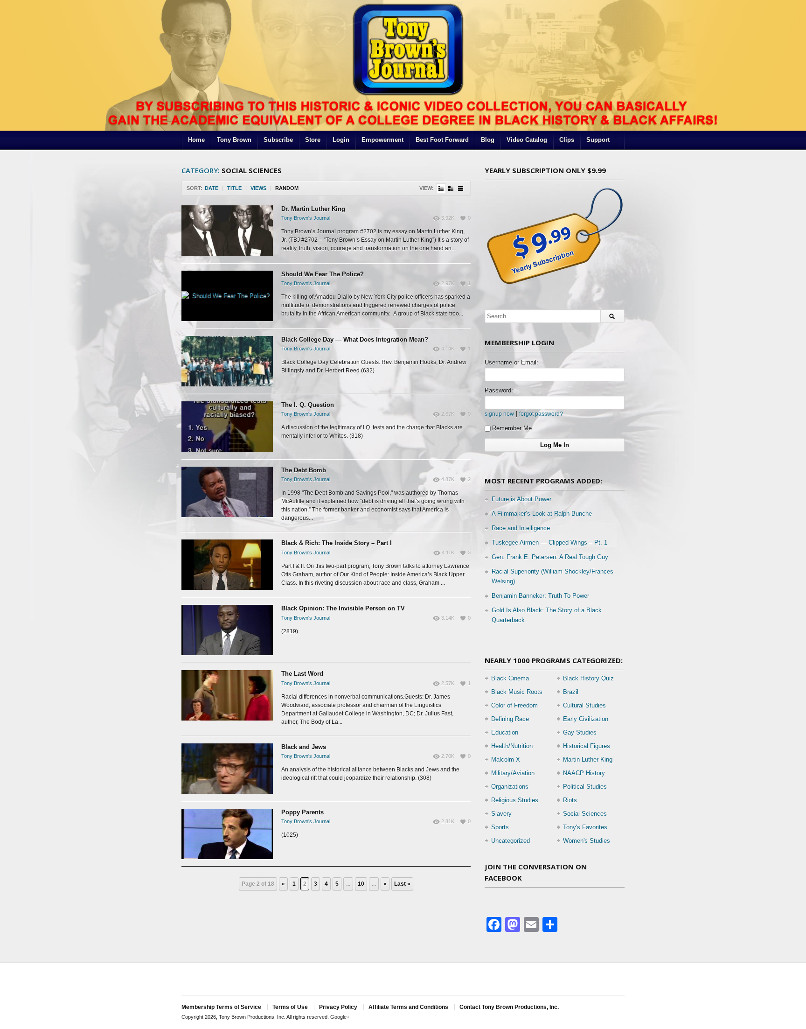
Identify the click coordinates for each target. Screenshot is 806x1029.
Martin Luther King (587, 759)
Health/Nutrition (512, 745)
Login (341, 139)
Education (504, 732)
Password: (499, 390)
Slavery (501, 813)
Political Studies (585, 786)
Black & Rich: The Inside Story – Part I (336, 542)
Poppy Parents (302, 812)
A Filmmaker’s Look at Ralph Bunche (542, 513)
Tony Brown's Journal (305, 218)
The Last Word (302, 673)
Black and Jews (303, 746)
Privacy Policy (338, 1007)
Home (196, 139)
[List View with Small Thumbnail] (441, 188)
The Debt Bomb (303, 470)
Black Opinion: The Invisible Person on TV (343, 608)
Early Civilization (585, 718)
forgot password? (541, 414)
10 (361, 884)
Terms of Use (290, 1007)
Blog (487, 139)
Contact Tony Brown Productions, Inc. (509, 1007)
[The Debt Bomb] (227, 492)
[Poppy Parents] (227, 834)
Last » (402, 884)
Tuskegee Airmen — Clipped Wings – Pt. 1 (549, 542)
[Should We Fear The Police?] (227, 296)
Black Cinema (510, 678)
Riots (570, 800)
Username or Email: (511, 362)
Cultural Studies (584, 705)
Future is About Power (521, 499)
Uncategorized (510, 840)
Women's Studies (586, 840)
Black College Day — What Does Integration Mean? (354, 339)
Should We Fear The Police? (322, 274)
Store (312, 139)
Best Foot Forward (442, 139)
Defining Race (510, 718)
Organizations (509, 786)
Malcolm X (505, 759)
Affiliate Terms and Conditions (408, 1007)
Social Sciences (585, 813)
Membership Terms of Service (221, 1007)
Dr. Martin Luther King (313, 208)
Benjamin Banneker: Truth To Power (540, 595)
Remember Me (512, 428)
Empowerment (382, 139)
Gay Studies (580, 732)
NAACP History (584, 773)
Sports (500, 827)
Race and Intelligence (521, 528)
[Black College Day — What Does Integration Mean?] (227, 361)
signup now (499, 414)
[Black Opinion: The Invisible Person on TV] (227, 630)
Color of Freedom (514, 705)
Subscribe (278, 139)
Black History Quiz (588, 678)
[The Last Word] (227, 695)
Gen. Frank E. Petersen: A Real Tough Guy (550, 556)
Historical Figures (586, 745)
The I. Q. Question (307, 404)
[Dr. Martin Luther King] (227, 230)
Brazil (570, 691)
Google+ (339, 1017)
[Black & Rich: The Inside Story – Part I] (227, 565)
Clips (566, 139)
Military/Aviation (513, 773)
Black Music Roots (516, 691)
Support (598, 139)
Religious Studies (514, 800)
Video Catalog (527, 139)
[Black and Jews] (227, 768)
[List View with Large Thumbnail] (461, 188)
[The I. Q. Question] (227, 426)
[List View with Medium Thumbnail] (451, 188)
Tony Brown (234, 139)
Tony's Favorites (585, 827)
